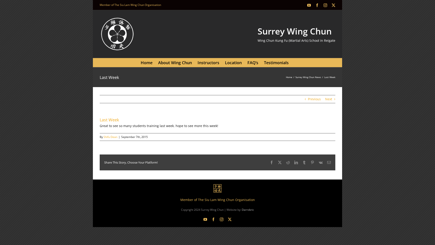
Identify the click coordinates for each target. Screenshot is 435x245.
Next (328, 99)
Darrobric (248, 210)
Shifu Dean (110, 137)
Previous (314, 99)
